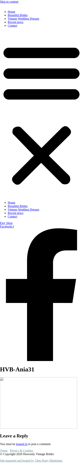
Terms (4, 450)
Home (11, 11)
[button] (41, 114)
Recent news (15, 22)
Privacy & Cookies (21, 450)
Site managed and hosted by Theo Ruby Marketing (31, 460)
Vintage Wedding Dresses (23, 18)
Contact (12, 25)
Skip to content (9, 1)
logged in (21, 444)
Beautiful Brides (18, 15)
